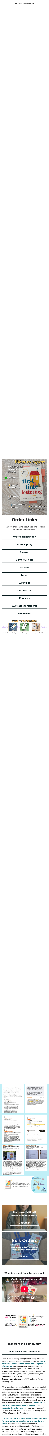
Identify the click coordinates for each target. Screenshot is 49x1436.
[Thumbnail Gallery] (13, 1098)
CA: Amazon (24, 590)
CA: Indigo (24, 582)
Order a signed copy (24, 536)
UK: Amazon (24, 598)
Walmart (24, 567)
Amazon (24, 552)
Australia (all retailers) (24, 605)
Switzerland (24, 613)
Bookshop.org (24, 544)
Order (24, 1256)
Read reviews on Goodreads (24, 1351)
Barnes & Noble (24, 559)
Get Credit (24, 1222)
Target (24, 575)
